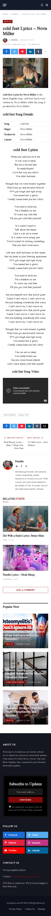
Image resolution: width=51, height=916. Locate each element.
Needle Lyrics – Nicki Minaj (19, 575)
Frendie (14, 40)
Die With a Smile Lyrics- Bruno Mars (23, 536)
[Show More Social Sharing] (45, 51)
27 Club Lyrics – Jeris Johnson (38, 443)
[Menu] (5, 5)
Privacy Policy (27, 810)
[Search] (46, 5)
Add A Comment (25, 589)
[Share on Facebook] (6, 51)
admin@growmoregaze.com (26, 876)
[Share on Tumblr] (38, 51)
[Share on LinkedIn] (30, 51)
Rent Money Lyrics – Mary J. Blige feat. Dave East (13, 445)
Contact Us (30, 908)
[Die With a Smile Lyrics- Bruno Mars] (25, 519)
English (7, 21)
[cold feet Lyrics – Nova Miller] (25, 73)
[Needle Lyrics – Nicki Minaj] (25, 558)
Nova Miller (9, 414)
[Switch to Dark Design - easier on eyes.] (42, 5)
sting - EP (23, 414)
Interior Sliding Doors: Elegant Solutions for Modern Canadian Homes (25, 673)
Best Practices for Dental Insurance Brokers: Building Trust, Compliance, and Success (24, 710)
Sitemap (41, 908)
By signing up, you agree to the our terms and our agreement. (25, 808)
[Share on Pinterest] (22, 51)
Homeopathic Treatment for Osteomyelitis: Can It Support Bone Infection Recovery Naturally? (25, 633)
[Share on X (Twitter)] (14, 51)
